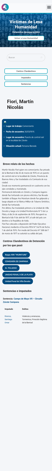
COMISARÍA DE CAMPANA (16, 261)
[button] (49, 7)
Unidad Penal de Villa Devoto (17, 281)
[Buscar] (41, 57)
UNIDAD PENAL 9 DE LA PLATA (19, 274)
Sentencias (26, 84)
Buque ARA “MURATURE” (16, 255)
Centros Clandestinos (26, 71)
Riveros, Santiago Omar (8, 319)
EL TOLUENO (11, 268)
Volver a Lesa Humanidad (26, 38)
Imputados (26, 77)
